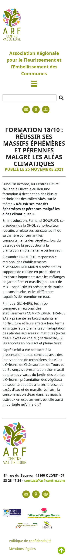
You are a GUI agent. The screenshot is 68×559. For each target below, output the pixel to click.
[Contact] (26, 109)
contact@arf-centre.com (44, 480)
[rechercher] (61, 98)
